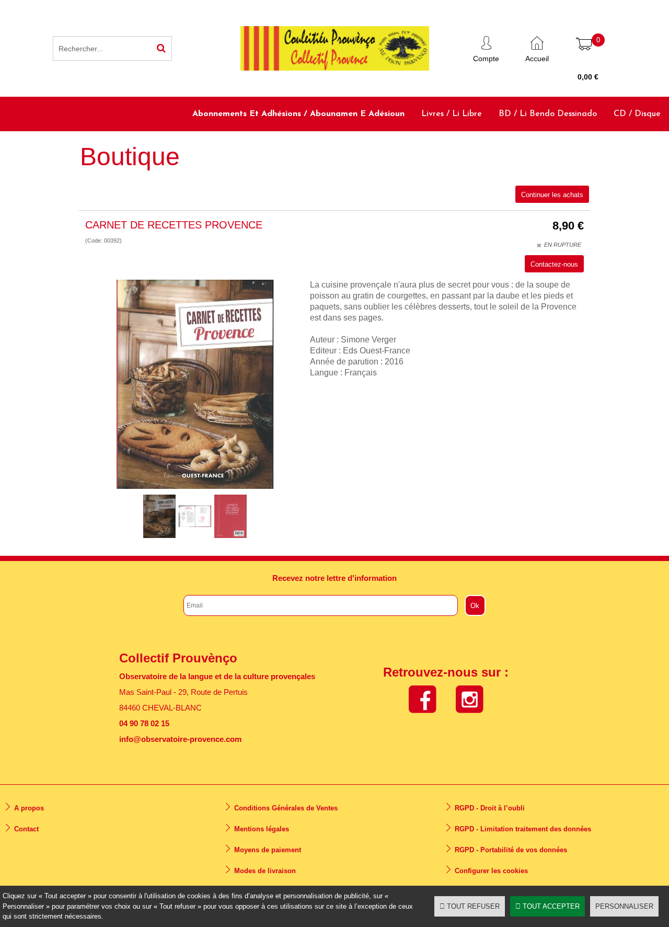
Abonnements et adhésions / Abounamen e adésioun (298, 114)
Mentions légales (261, 829)
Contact (26, 829)
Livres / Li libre (451, 114)
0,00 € (588, 77)
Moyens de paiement (267, 850)
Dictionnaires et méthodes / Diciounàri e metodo (466, 148)
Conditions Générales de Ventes (286, 808)
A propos (29, 808)
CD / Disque (637, 114)
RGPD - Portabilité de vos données (511, 850)
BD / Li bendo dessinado (548, 114)
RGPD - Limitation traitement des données (523, 829)
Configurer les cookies (491, 871)
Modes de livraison (265, 871)
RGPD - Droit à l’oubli (490, 808)
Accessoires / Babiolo (620, 148)
